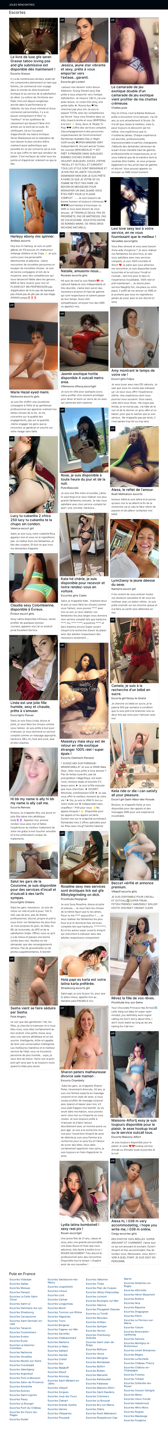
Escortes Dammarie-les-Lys (26, 1308)
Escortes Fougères (135, 1420)
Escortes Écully (19, 1340)
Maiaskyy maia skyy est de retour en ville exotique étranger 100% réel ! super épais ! (83, 747)
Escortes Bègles (133, 1354)
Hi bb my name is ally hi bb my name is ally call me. (32, 801)
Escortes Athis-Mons (136, 1407)
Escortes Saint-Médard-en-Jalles (64, 1382)
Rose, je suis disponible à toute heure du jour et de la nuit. (83, 479)
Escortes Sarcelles (59, 1333)
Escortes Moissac (20, 1288)
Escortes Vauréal (57, 1355)
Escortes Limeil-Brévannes (140, 1350)
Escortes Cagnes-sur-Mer (63, 1329)
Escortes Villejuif (57, 1387)
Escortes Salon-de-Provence (27, 1382)
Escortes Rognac (134, 1411)
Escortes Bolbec (95, 1370)
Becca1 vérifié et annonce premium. (132, 885)
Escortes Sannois (134, 1338)
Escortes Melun (133, 1394)
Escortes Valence (96, 1305)
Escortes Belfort (95, 1366)
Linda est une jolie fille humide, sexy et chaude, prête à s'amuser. (30, 707)
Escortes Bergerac (58, 1325)
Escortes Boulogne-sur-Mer (102, 1300)
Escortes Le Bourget (21, 1403)
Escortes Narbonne (21, 1352)
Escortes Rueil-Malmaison (101, 1413)
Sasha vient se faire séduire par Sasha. (33, 1010)
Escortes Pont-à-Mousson (25, 1377)
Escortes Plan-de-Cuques (101, 1288)
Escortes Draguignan (136, 1311)
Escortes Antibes (96, 1322)
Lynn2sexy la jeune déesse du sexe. (133, 582)
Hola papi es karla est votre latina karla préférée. (83, 981)
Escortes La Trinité (97, 1313)
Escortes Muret (57, 1308)
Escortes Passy (19, 1399)
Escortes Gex (55, 1363)
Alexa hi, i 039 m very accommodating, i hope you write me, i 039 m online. (134, 1225)
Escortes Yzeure (133, 1327)
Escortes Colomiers (97, 1396)
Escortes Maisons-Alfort (100, 1387)
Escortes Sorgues (58, 1392)
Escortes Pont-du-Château (25, 1407)
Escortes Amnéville (21, 1386)
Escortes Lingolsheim (60, 1286)
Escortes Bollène (134, 1298)
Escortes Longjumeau (60, 1303)
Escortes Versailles (21, 1356)
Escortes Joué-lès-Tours (62, 1396)
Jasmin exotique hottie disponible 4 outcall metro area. (82, 378)
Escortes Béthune (96, 1349)
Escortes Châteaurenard (62, 1337)
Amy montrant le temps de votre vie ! (133, 372)
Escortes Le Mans (58, 1346)
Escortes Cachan (57, 1299)
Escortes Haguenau (59, 1316)
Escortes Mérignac (97, 1357)
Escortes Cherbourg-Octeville (98, 1336)
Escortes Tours (56, 1320)
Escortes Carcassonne (23, 1316)
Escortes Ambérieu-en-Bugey (138, 1284)
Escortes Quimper (96, 1326)
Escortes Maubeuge (135, 1416)
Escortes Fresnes (134, 1374)
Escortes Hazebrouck (136, 1403)
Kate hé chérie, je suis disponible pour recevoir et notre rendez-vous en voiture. (83, 585)
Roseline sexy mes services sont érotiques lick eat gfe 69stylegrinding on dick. (83, 890)
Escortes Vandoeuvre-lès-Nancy (63, 1281)
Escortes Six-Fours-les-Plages (24, 1414)
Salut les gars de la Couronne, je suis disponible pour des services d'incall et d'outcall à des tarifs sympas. (33, 889)
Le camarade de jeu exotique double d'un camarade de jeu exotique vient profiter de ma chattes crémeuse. (134, 95)
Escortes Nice (132, 1303)
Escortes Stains (95, 1409)
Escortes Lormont (96, 1296)
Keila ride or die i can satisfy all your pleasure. (134, 793)
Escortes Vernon (95, 1330)
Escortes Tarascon (20, 1328)
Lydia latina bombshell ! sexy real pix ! (80, 1227)
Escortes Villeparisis (60, 1413)
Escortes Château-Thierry (139, 1363)
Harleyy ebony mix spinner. (32, 236)
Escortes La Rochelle (136, 1358)
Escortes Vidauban (21, 1279)
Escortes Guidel (19, 1419)
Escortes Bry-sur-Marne (100, 1404)
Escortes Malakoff (58, 1367)
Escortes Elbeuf (57, 1372)
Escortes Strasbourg (22, 1312)
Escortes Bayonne (134, 1307)
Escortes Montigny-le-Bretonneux (137, 1345)
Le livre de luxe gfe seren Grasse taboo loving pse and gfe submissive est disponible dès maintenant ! (32, 63)
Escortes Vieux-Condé (137, 1399)
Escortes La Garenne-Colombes (22, 1347)
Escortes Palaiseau (97, 1383)
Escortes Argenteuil (21, 1373)
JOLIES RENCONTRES (22, 4)
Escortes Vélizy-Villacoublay (102, 1292)
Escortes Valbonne (97, 1279)
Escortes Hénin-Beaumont (139, 1294)
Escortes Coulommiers (23, 1332)
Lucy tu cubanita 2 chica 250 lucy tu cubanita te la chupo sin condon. (31, 520)
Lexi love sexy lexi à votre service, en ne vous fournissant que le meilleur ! (133, 232)
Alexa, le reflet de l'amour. (132, 490)
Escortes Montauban (98, 1362)
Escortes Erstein (19, 1336)
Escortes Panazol (20, 1292)
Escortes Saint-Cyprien (23, 1395)
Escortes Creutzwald (22, 1365)
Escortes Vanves (57, 1409)
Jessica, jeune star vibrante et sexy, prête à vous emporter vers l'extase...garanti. (83, 71)
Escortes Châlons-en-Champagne (137, 1369)
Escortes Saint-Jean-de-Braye (100, 1344)
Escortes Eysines (20, 1390)
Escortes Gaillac (19, 1283)
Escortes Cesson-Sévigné (139, 1390)
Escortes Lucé (56, 1295)
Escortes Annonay (58, 1376)
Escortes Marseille (97, 1375)
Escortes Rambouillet (98, 1379)
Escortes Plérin (133, 1315)
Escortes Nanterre (58, 1342)
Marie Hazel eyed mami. (29, 392)
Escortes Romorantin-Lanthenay (137, 1333)
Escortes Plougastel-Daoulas (103, 1309)
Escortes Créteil (57, 1359)
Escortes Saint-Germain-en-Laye (26, 1322)
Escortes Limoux (57, 1290)
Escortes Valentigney (22, 1369)
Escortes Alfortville (135, 1290)
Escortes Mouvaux (96, 1317)
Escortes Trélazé (134, 1378)
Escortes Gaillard (58, 1350)
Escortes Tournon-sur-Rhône (65, 1312)
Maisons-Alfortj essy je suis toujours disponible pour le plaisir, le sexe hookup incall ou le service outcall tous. (134, 1126)
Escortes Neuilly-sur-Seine (25, 1360)
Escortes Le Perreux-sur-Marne (139, 1322)
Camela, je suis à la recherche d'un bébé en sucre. (130, 690)
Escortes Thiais (95, 1283)
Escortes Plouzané (59, 1417)
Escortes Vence (95, 1353)
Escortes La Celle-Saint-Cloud (24, 1298)
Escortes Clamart (58, 1400)
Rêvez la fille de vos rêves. (133, 998)
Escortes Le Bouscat (98, 1400)
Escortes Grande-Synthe (62, 1404)
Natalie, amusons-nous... (81, 271)
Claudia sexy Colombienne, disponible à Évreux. (32, 607)
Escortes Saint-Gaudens (100, 1392)
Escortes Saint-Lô (20, 1303)
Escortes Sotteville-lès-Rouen (138, 1385)
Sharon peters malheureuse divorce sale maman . (83, 1074)
